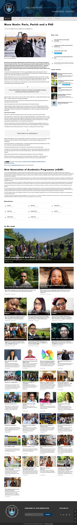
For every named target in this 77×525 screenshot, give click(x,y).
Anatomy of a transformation (11, 382)
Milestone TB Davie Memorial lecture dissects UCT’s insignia (65, 74)
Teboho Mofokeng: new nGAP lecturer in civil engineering (53, 286)
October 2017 (33, 216)
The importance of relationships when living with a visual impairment (65, 81)
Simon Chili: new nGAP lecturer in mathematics (19, 287)
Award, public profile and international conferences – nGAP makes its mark (65, 383)
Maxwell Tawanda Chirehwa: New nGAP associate (30, 362)
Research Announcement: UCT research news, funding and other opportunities (65, 103)
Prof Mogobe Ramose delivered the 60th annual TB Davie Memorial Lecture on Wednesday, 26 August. (65, 76)
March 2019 (9, 211)
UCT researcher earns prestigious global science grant (63, 57)
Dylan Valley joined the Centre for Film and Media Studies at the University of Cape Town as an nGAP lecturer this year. (62, 343)
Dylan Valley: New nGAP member (62, 338)
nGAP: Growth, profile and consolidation (28, 383)
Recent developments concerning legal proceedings (61, 40)
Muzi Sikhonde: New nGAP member (46, 404)
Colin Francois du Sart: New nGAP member (38, 337)
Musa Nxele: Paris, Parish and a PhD (64, 362)
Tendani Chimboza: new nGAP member (14, 312)
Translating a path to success (29, 446)
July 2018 (56, 211)
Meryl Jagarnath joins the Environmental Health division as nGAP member (38, 311)
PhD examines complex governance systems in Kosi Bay (12, 468)
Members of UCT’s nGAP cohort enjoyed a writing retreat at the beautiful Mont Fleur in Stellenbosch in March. (28, 259)
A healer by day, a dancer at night (60, 50)
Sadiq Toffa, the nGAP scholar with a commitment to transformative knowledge (65, 468)
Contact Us (57, 18)
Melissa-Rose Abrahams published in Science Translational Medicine (47, 362)
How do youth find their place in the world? (65, 426)
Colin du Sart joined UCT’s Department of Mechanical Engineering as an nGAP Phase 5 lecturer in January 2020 (38, 343)
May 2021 (9, 205)
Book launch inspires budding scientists (29, 426)
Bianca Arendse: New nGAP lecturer (11, 362)
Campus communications (25, 18)
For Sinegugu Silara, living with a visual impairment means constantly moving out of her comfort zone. (66, 83)
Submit (48, 514)
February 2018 (10, 216)
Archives (50, 18)
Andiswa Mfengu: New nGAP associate (29, 404)
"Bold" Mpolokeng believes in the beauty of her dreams (12, 490)
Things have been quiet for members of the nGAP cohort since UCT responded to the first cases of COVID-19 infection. (15, 343)
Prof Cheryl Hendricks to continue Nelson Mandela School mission (64, 95)
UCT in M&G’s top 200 (10, 446)
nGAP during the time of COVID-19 (15, 338)
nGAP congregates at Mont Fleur (20, 257)
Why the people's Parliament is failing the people (46, 426)
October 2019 (56, 205)
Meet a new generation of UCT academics (64, 447)
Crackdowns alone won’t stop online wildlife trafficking (65, 88)
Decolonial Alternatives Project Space (46, 447)
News (14, 18)
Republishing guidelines (48, 523)
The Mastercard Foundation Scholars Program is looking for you (63, 46)
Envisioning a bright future (10, 425)
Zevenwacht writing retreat (11, 403)
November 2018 (34, 211)
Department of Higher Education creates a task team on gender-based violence (47, 383)
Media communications (39, 18)
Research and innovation (45, 414)
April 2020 (33, 205)
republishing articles (16, 165)
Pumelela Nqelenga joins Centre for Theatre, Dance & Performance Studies (62, 311)
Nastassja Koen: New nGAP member (64, 404)
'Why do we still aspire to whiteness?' (45, 468)
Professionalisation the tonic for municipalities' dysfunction (29, 468)
